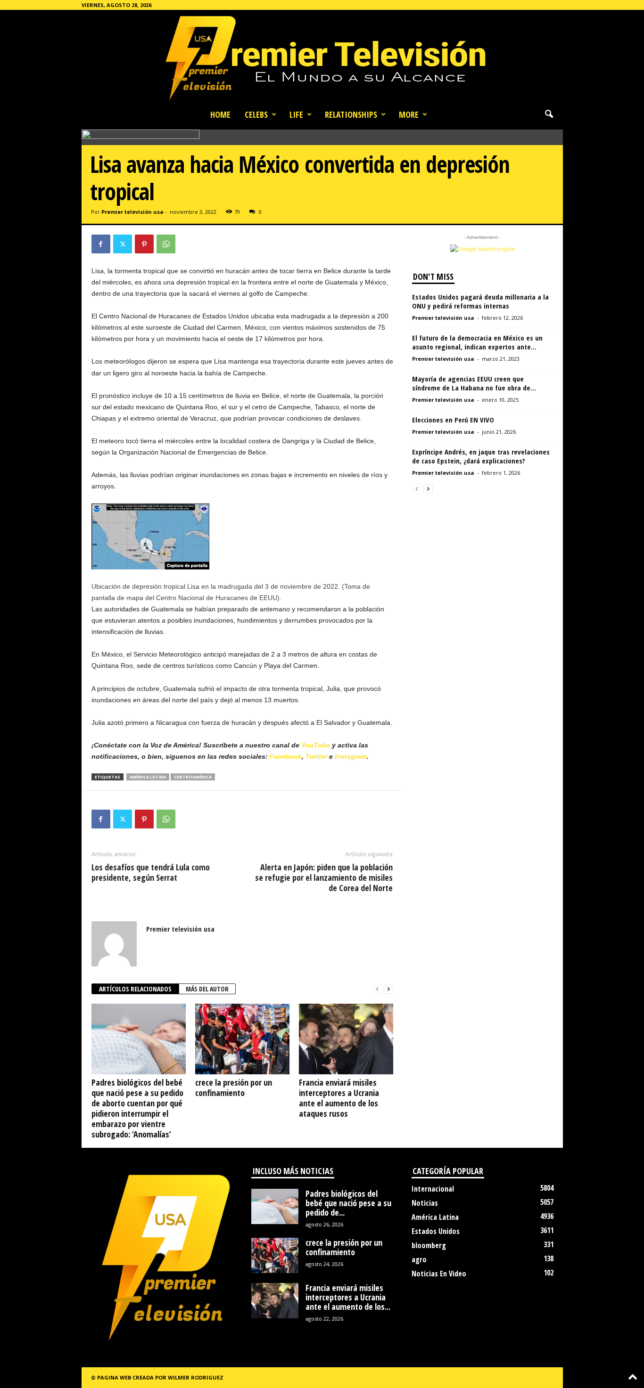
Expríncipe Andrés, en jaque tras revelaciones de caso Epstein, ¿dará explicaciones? (481, 456)
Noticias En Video (439, 1273)
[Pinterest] (144, 244)
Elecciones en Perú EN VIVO (453, 419)
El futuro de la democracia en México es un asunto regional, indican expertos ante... (477, 342)
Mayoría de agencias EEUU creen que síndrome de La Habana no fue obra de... (474, 383)
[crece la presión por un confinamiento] (242, 1039)
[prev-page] (377, 989)
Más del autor (207, 988)
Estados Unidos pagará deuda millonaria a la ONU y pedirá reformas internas (480, 301)
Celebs (256, 114)
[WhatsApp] (166, 244)
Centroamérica (193, 777)
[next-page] (388, 989)
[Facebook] (100, 244)
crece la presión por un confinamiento (233, 1087)
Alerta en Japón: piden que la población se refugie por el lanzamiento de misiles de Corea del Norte (324, 877)
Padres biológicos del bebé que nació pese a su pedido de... (348, 1203)
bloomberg (429, 1245)
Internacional (433, 1189)
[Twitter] (122, 244)
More (409, 114)
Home (220, 114)
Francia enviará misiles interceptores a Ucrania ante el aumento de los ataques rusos (339, 1098)
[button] (548, 114)
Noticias (425, 1203)
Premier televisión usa (132, 211)
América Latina (148, 777)
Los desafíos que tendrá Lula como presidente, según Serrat (150, 872)
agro (419, 1259)
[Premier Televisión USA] (322, 57)
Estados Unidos (436, 1231)
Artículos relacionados (135, 988)
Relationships (351, 114)
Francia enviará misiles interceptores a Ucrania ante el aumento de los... (347, 1297)
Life (296, 114)
